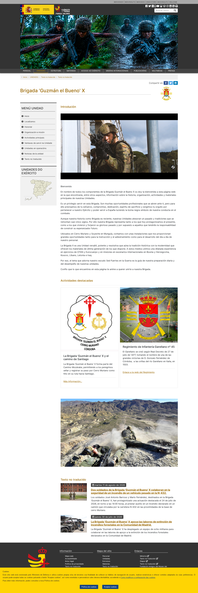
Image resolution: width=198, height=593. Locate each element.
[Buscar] (175, 10)
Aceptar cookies (110, 587)
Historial (27, 127)
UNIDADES (41, 71)
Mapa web (69, 561)
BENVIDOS (141, 2)
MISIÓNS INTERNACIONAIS (117, 71)
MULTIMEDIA (157, 71)
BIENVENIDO (118, 2)
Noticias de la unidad (33, 153)
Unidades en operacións (34, 148)
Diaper (142, 566)
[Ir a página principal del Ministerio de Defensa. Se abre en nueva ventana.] (37, 9)
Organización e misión (33, 132)
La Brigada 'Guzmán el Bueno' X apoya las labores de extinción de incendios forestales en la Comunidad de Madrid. (131, 528)
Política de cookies (88, 587)
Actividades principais (33, 137)
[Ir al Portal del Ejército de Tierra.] (65, 9)
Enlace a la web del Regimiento (139, 372)
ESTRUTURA (56, 71)
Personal (106, 561)
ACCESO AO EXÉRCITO (90, 71)
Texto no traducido (48, 77)
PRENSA (171, 71)
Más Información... (72, 381)
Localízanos (29, 121)
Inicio (25, 77)
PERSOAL (27, 71)
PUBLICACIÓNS (140, 71)
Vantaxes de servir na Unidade (37, 143)
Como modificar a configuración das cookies (138, 577)
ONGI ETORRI (151, 2)
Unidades (106, 564)
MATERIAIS (71, 71)
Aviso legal (69, 566)
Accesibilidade (71, 564)
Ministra (143, 561)
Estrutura (106, 566)
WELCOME (173, 2)
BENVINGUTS (130, 2)
